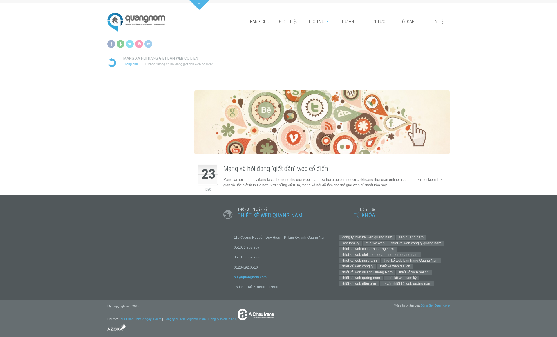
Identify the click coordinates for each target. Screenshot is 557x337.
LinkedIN (148, 44)
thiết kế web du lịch (395, 266)
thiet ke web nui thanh (359, 260)
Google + (120, 44)
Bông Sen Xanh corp (435, 305)
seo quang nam (411, 237)
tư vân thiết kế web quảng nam (407, 284)
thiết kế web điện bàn (359, 284)
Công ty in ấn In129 (222, 319)
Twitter (130, 44)
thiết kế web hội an (414, 272)
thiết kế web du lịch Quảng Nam (367, 272)
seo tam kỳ (350, 243)
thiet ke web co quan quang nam (368, 249)
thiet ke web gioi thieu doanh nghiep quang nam (380, 255)
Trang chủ (130, 64)
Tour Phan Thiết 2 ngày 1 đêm (140, 319)
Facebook (111, 44)
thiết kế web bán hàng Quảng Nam (411, 260)
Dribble (139, 44)
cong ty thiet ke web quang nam (367, 237)
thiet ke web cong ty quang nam (416, 243)
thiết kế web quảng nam (361, 278)
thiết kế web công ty (357, 266)
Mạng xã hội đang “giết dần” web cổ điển (275, 169)
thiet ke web (375, 243)
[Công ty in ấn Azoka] (116, 331)
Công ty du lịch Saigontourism (185, 319)
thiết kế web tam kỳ (402, 278)
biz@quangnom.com (250, 277)
